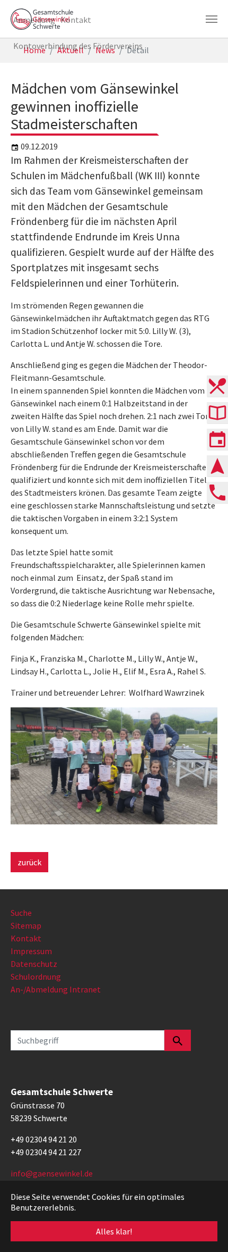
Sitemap (26, 925)
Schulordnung (36, 976)
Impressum (31, 951)
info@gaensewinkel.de (52, 1173)
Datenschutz (34, 963)
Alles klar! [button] (114, 1231)
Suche (21, 912)
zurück (29, 862)
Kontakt (26, 938)
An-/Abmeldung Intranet (56, 989)
